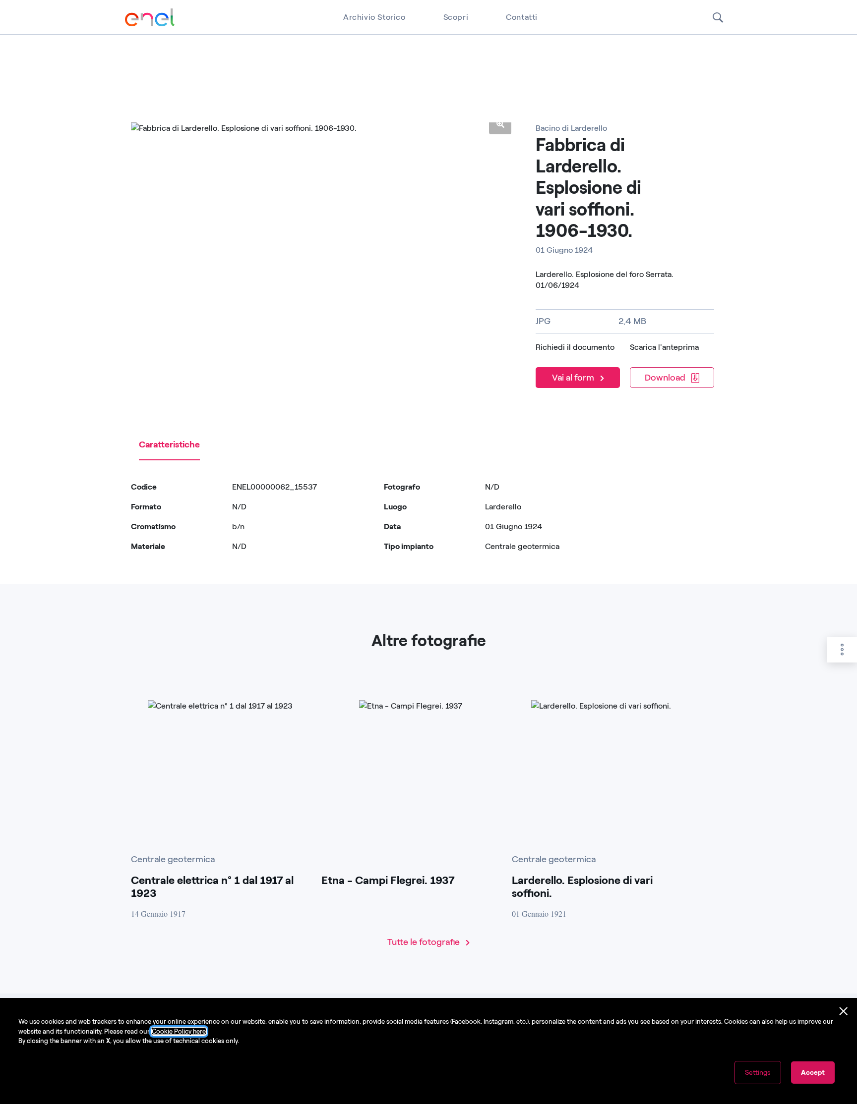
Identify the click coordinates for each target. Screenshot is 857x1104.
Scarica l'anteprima (664, 347)
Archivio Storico (374, 17)
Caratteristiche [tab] (169, 444)
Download (666, 377)
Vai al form (574, 377)
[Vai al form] (580, 364)
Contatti (522, 17)
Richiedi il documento (575, 347)
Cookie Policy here (179, 1031)
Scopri (456, 17)
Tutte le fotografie (424, 942)
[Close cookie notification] (844, 1011)
